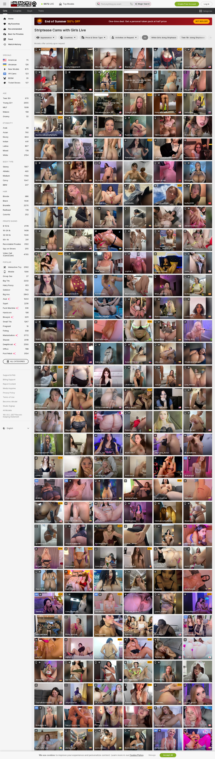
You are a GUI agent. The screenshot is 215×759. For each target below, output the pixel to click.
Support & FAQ (9, 375)
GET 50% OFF (201, 21)
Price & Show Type (94, 37)
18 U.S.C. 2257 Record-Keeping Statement (12, 416)
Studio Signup (9, 406)
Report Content (9, 384)
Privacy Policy (9, 393)
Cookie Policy (136, 755)
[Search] (131, 4)
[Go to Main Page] (24, 4)
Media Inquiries (9, 388)
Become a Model (10, 402)
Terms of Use (8, 397)
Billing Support (9, 380)
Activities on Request (124, 37)
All (145, 37)
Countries (68, 37)
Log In (206, 4)
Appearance (46, 37)
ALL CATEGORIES (17, 361)
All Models (7, 410)
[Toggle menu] (4, 4)
